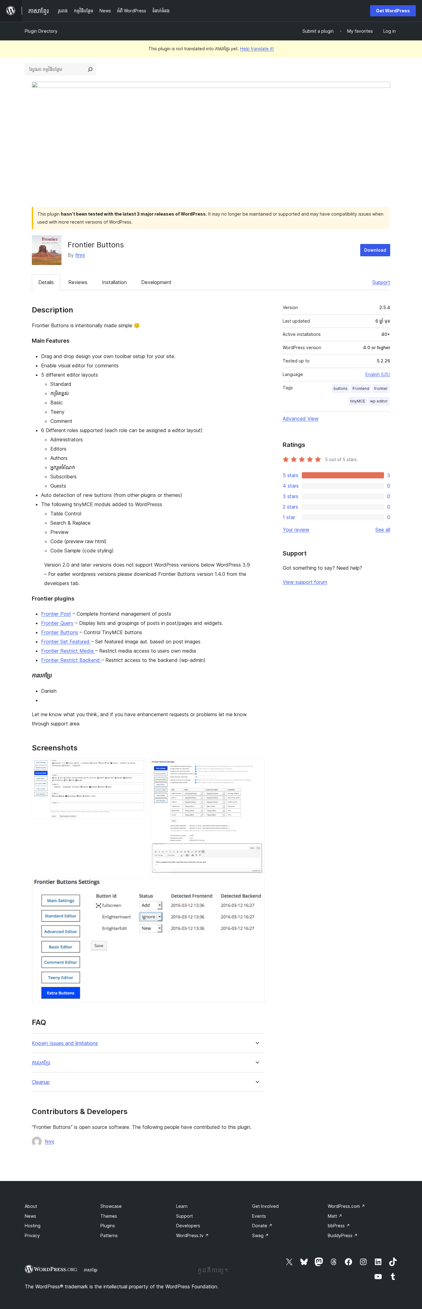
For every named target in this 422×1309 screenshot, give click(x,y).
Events (259, 1216)
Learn (182, 1206)
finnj (80, 255)
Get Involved (265, 1206)
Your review (296, 529)
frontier (381, 388)
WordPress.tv (192, 1235)
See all (382, 529)
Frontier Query (57, 623)
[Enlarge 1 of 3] (137, 767)
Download (375, 250)
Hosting (32, 1225)
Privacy (32, 1235)
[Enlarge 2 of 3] (256, 767)
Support (381, 282)
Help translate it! (257, 48)
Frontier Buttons (59, 632)
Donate (262, 1225)
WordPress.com (346, 1206)
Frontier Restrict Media (68, 651)
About (31, 1206)
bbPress (339, 1225)
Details (46, 282)
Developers (188, 1225)
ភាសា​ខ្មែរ (90, 1269)
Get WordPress (393, 10)
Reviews (77, 282)
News (30, 1216)
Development (156, 282)
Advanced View (301, 418)
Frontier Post (56, 614)
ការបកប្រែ (41, 1063)
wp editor (379, 401)
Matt (335, 1216)
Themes (108, 1216)
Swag (260, 1235)
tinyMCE (357, 401)
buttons (341, 388)
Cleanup (41, 1082)
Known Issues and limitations (65, 1043)
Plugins (107, 1225)
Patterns (109, 1235)
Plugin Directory (41, 31)
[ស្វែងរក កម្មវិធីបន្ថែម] (90, 69)
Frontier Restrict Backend (71, 660)
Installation (114, 282)
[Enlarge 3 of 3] (256, 887)
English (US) (377, 374)
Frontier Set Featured (66, 641)
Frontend (360, 388)
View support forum (305, 582)
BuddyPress (343, 1235)
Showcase (111, 1206)
